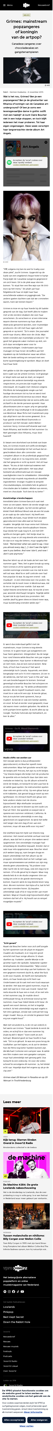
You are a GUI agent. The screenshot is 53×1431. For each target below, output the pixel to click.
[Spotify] (5, 1291)
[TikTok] (18, 1291)
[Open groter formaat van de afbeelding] (26, 226)
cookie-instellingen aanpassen (26, 165)
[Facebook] (13, 1291)
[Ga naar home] (26, 5)
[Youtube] (22, 1291)
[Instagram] (9, 1291)
